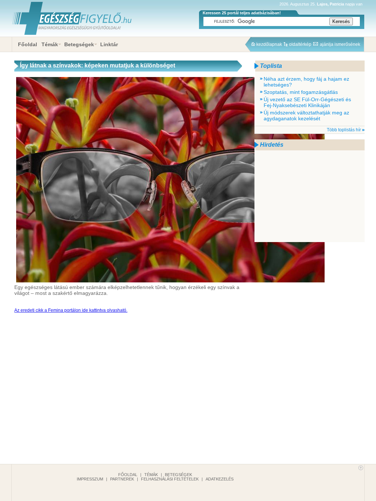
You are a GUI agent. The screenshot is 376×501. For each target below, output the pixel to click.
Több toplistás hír (344, 129)
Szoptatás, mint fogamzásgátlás (301, 92)
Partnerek (122, 479)
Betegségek (79, 44)
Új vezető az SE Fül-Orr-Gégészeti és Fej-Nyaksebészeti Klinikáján (307, 102)
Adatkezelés (220, 479)
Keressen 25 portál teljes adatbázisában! (242, 13)
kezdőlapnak (269, 44)
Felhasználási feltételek (170, 479)
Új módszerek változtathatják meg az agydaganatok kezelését (306, 115)
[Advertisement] (309, 196)
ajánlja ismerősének (340, 44)
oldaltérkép (300, 44)
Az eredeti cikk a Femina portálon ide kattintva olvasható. (70, 310)
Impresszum (90, 479)
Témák (49, 44)
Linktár (109, 44)
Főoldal (27, 44)
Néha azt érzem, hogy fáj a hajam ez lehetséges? (306, 82)
